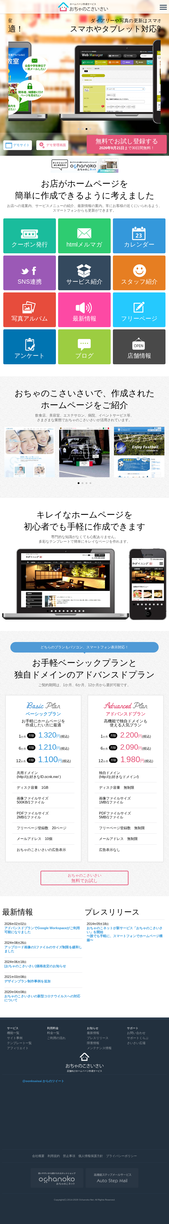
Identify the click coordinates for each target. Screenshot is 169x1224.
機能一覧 (13, 1033)
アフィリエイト (18, 1048)
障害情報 (93, 1043)
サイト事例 (14, 1038)
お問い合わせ (136, 1033)
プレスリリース (97, 1038)
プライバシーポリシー (121, 1156)
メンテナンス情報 (99, 1048)
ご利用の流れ (56, 1038)
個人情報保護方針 (90, 1156)
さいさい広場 (136, 1043)
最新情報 (93, 1033)
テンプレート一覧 (19, 1043)
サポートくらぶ (138, 1038)
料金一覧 (53, 1033)
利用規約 (54, 1156)
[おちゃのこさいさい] (84, 10)
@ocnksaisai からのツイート (43, 1081)
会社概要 (38, 1156)
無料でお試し (84, 878)
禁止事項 (69, 1156)
